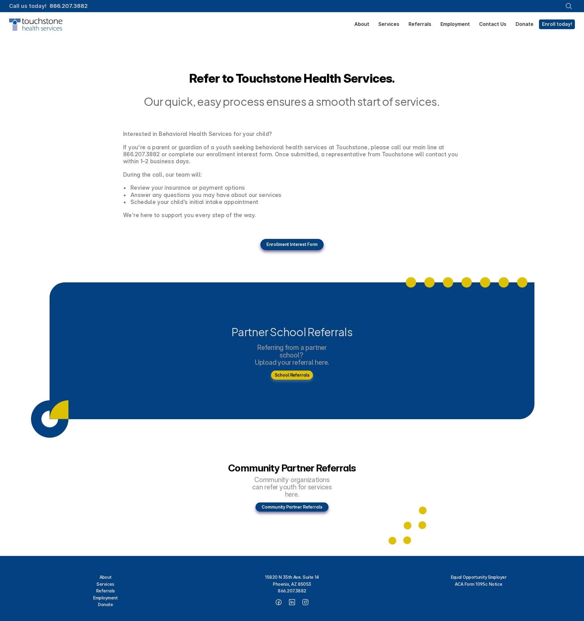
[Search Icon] (569, 6)
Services (105, 584)
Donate (105, 604)
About (105, 577)
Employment (105, 597)
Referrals (105, 590)
